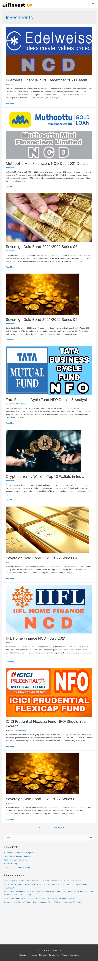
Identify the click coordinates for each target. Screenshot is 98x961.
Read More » (11, 103)
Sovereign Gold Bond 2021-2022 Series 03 (42, 799)
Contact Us (32, 955)
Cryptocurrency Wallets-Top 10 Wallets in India (45, 476)
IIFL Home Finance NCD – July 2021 (36, 638)
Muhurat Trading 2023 (12, 864)
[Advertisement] (49, 925)
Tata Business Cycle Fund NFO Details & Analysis (47, 400)
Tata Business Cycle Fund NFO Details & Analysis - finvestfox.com (29, 884)
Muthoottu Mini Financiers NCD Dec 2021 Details (47, 163)
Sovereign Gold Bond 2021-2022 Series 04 (42, 558)
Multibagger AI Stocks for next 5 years (19, 853)
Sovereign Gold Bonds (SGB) (64, 898)
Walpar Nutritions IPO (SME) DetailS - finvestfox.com (24, 902)
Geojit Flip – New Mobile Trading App (18, 856)
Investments (10, 84)
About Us (22, 955)
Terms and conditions (70, 955)
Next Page (59, 827)
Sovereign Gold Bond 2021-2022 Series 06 (42, 246)
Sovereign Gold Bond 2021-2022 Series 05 (41, 319)
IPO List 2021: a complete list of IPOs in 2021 (64, 881)
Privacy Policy (54, 955)
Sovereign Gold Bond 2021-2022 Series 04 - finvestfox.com (27, 898)
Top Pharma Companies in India (16, 860)
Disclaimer (43, 955)
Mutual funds (21, 404)
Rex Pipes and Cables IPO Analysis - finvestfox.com (24, 881)
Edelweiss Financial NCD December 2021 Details (47, 80)
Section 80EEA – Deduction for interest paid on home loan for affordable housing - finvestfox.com (41, 891)
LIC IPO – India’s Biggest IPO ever (17, 867)
